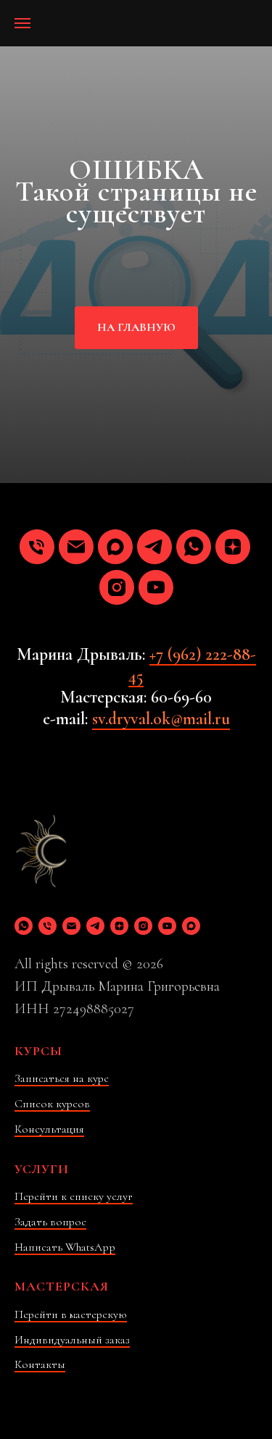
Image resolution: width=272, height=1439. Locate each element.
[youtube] (156, 587)
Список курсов (52, 1103)
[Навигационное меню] (22, 23)
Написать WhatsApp (65, 1247)
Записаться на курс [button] (62, 1078)
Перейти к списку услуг (74, 1196)
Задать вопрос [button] (50, 1221)
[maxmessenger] (115, 546)
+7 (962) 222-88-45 (192, 665)
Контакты (40, 1364)
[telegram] (154, 546)
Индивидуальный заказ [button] (72, 1340)
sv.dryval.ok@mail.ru (161, 718)
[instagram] (116, 587)
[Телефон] (37, 546)
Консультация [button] (49, 1129)
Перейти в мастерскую (71, 1314)
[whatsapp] (193, 546)
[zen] (232, 546)
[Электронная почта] (76, 546)
